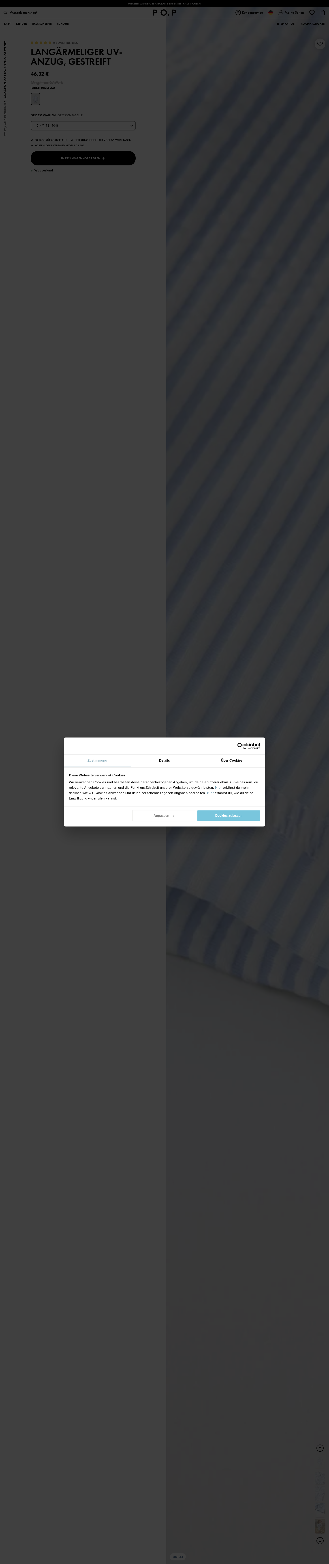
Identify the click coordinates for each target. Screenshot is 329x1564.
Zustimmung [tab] (97, 760)
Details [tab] (164, 760)
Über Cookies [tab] (231, 760)
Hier (218, 787)
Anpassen (161, 815)
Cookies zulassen (228, 815)
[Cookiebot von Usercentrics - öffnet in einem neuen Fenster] (240, 746)
